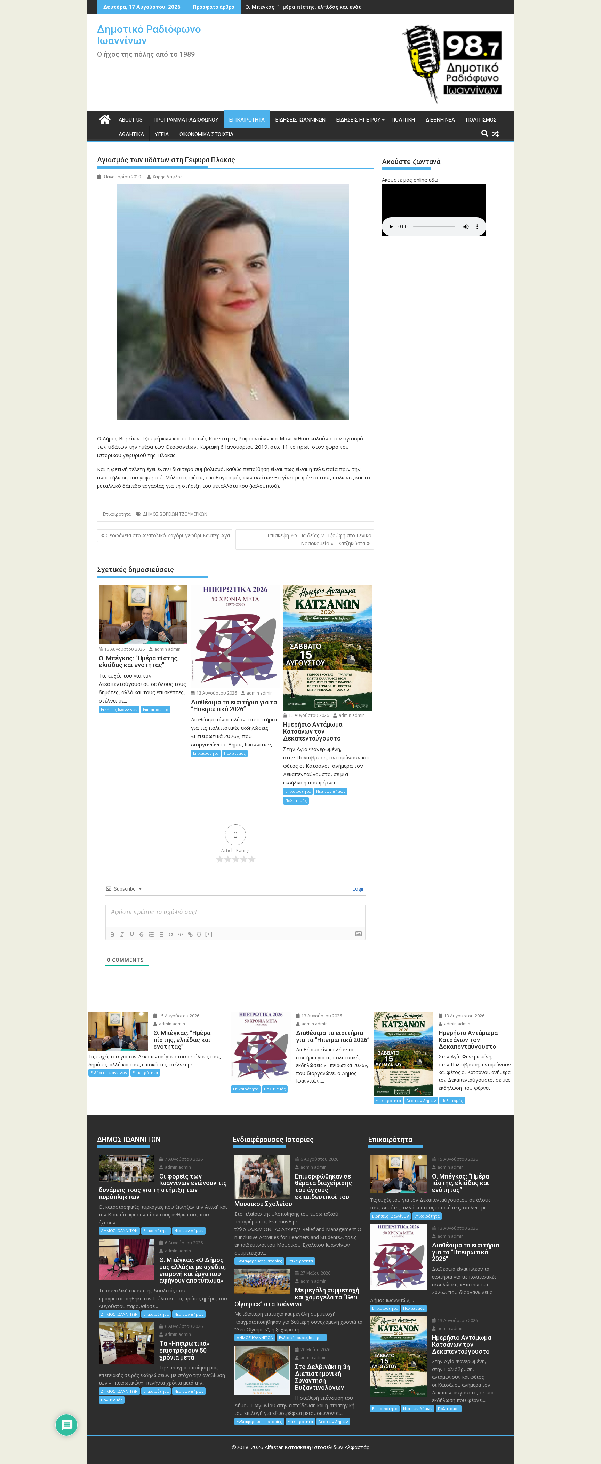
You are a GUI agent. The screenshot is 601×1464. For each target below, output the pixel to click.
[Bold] (112, 934)
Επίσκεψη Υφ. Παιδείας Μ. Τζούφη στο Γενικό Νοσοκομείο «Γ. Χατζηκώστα (319, 539)
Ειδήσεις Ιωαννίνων (300, 120)
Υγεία (162, 134)
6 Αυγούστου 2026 (183, 1243)
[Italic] (122, 934)
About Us (131, 120)
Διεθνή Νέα (440, 120)
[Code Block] (180, 934)
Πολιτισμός (481, 120)
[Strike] (141, 934)
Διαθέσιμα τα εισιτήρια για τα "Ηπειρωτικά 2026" (308, 6)
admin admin (167, 649)
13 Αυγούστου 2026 (216, 693)
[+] (209, 934)
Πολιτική (403, 120)
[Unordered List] (161, 934)
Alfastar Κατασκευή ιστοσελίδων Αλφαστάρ (317, 1446)
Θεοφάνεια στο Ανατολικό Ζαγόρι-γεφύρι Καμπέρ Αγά (168, 535)
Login (358, 888)
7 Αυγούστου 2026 (183, 1159)
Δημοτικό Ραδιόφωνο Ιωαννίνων (149, 35)
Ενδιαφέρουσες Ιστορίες (259, 1260)
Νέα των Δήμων (330, 791)
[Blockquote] (171, 934)
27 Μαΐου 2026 (314, 1273)
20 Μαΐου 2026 (314, 1350)
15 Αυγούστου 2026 (124, 649)
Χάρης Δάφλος (167, 177)
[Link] (190, 934)
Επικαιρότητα (247, 120)
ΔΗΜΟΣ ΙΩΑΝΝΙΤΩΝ (119, 1230)
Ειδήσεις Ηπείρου (358, 120)
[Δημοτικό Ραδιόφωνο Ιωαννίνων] (104, 118)
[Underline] (132, 934)
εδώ (433, 179)
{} (199, 934)
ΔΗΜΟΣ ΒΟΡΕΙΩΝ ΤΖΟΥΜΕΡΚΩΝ (175, 514)
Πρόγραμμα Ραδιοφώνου (185, 120)
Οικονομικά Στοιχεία (206, 134)
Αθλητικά (131, 134)
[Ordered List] (151, 934)
